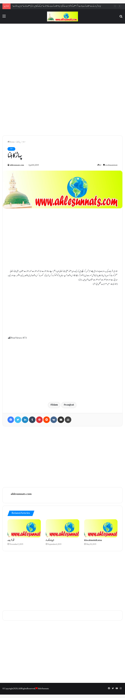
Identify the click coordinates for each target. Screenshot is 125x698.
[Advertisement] (62, 52)
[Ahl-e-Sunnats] (62, 16)
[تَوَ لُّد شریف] (24, 528)
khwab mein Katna (93, 540)
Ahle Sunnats (43, 689)
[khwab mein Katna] (101, 528)
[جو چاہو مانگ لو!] (62, 528)
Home (12, 142)
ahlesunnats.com (17, 165)
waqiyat (69, 405)
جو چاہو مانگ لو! (50, 540)
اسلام (23, 142)
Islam (55, 405)
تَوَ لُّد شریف (10, 540)
